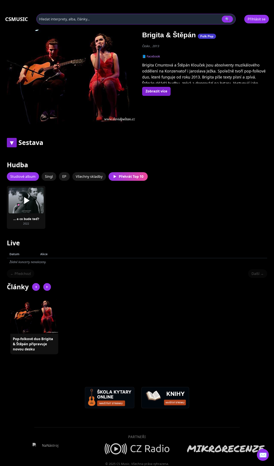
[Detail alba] (33, 200)
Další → (258, 273)
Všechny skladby (89, 176)
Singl (49, 176)
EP (64, 176)
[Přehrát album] (19, 200)
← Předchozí (20, 273)
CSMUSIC (16, 19)
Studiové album (23, 176)
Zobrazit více (156, 91)
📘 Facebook (151, 56)
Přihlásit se (256, 19)
